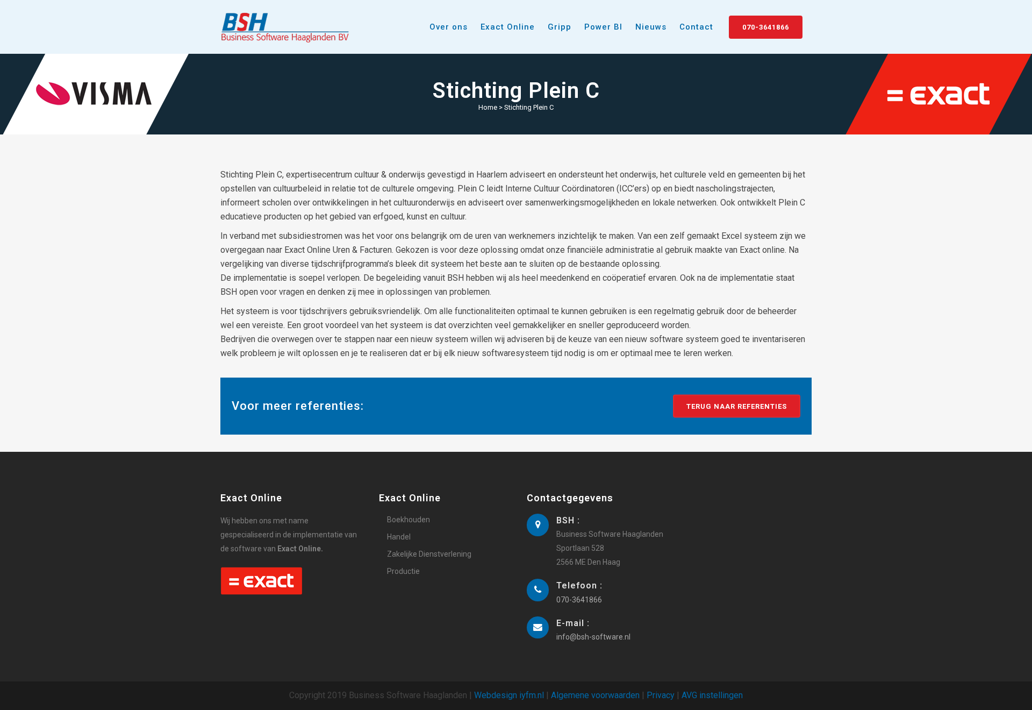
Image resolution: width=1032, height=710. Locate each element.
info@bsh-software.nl (593, 637)
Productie (403, 571)
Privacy (661, 695)
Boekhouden (408, 519)
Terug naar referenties (736, 406)
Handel (399, 536)
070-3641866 (765, 27)
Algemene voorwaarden (595, 695)
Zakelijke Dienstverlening (429, 554)
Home (487, 107)
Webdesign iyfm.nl (509, 695)
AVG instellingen (712, 695)
